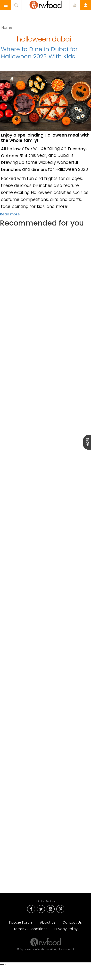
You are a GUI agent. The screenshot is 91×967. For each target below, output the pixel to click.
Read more (10, 214)
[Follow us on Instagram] (50, 909)
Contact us (72, 922)
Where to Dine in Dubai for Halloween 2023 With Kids (39, 52)
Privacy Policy (66, 928)
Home (6, 27)
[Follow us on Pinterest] (60, 909)
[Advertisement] (45, 434)
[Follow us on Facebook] (31, 909)
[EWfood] (45, 4)
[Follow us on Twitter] (40, 909)
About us (48, 922)
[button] (5, 5)
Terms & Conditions (31, 928)
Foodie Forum (21, 922)
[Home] (45, 941)
